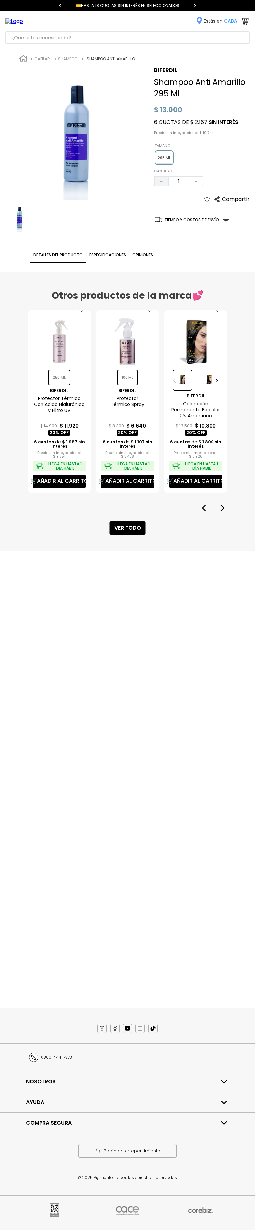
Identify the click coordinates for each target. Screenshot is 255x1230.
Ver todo (127, 528)
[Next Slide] (194, 5)
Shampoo (67, 59)
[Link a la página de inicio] (23, 59)
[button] (164, 158)
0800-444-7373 (56, 1057)
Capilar (42, 59)
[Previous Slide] (60, 5)
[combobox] (127, 37)
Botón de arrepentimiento (132, 1151)
